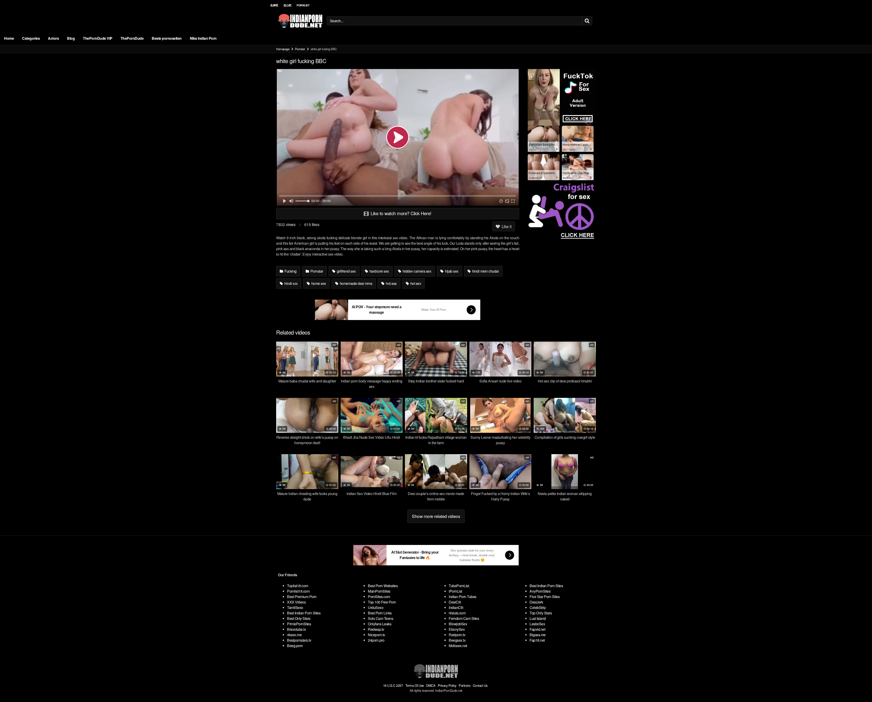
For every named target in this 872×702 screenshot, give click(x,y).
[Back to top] (859, 687)
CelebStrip (538, 607)
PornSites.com (379, 596)
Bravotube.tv (296, 629)
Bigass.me (538, 634)
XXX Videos (296, 602)
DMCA (430, 685)
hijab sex (451, 271)
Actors (53, 38)
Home (9, 38)
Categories (31, 38)
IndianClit (456, 607)
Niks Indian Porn (203, 38)
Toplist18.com (297, 585)
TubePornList (459, 585)
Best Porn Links (380, 613)
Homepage (282, 49)
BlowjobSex (458, 623)
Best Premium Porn (302, 596)
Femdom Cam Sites (464, 618)
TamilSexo (295, 607)
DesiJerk (536, 602)
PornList (303, 5)
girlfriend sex (346, 271)
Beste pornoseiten (167, 38)
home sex (318, 283)
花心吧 (287, 5)
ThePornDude (132, 38)
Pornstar (300, 49)
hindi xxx (291, 283)
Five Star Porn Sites (545, 596)
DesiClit (455, 602)
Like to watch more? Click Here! (400, 213)
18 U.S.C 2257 (393, 685)
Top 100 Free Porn (382, 602)
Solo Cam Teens (380, 618)
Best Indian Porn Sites (303, 613)
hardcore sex (379, 271)
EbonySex (457, 629)
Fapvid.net (537, 629)
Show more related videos (436, 516)
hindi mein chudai (485, 271)
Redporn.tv (457, 634)
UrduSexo (375, 607)
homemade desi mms (355, 283)
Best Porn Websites (383, 585)
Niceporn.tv (376, 634)
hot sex (415, 283)
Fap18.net (537, 640)
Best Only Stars (298, 618)
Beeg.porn (295, 645)
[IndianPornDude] (300, 21)
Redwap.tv (376, 629)
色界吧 (274, 5)
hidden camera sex (416, 271)
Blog (71, 38)
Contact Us (480, 685)
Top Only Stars (541, 613)
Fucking (290, 271)
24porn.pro (376, 640)
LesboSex (537, 623)
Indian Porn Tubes (462, 596)
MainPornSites (379, 591)
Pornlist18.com (298, 591)
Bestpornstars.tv (299, 640)
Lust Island (538, 618)
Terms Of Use (414, 685)
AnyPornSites (540, 591)
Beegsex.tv (457, 640)
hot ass (391, 283)
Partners (464, 685)
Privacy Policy (447, 685)
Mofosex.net (458, 645)
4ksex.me (294, 634)
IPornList (455, 591)
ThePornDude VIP (97, 38)
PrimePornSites (299, 623)
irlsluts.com (457, 613)
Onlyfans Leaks (379, 623)
